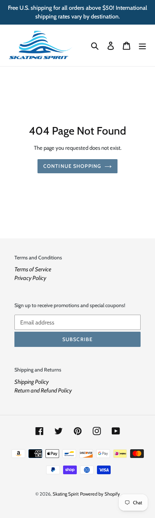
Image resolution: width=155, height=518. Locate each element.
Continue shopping (72, 166)
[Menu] (142, 45)
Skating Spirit (66, 494)
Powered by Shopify (100, 494)
